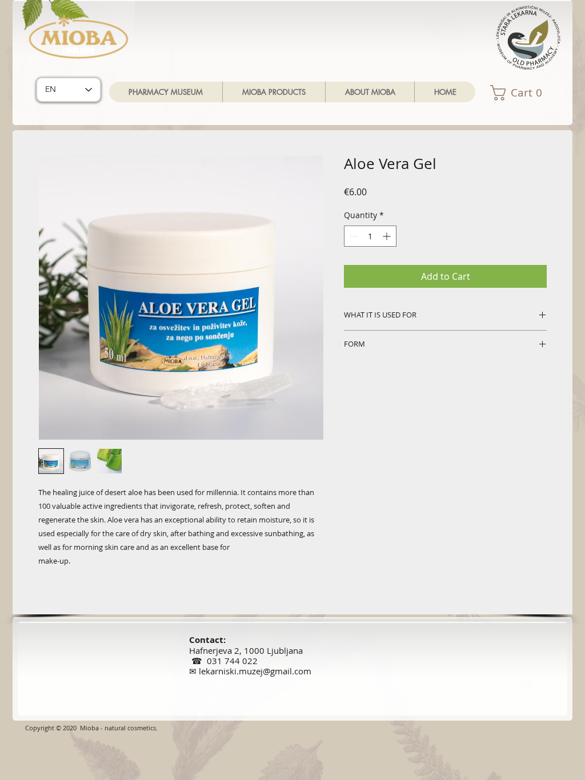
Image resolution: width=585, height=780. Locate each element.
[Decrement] (353, 236)
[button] (273, 92)
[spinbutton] (370, 236)
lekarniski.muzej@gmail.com (255, 671)
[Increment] (387, 236)
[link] (527, 92)
